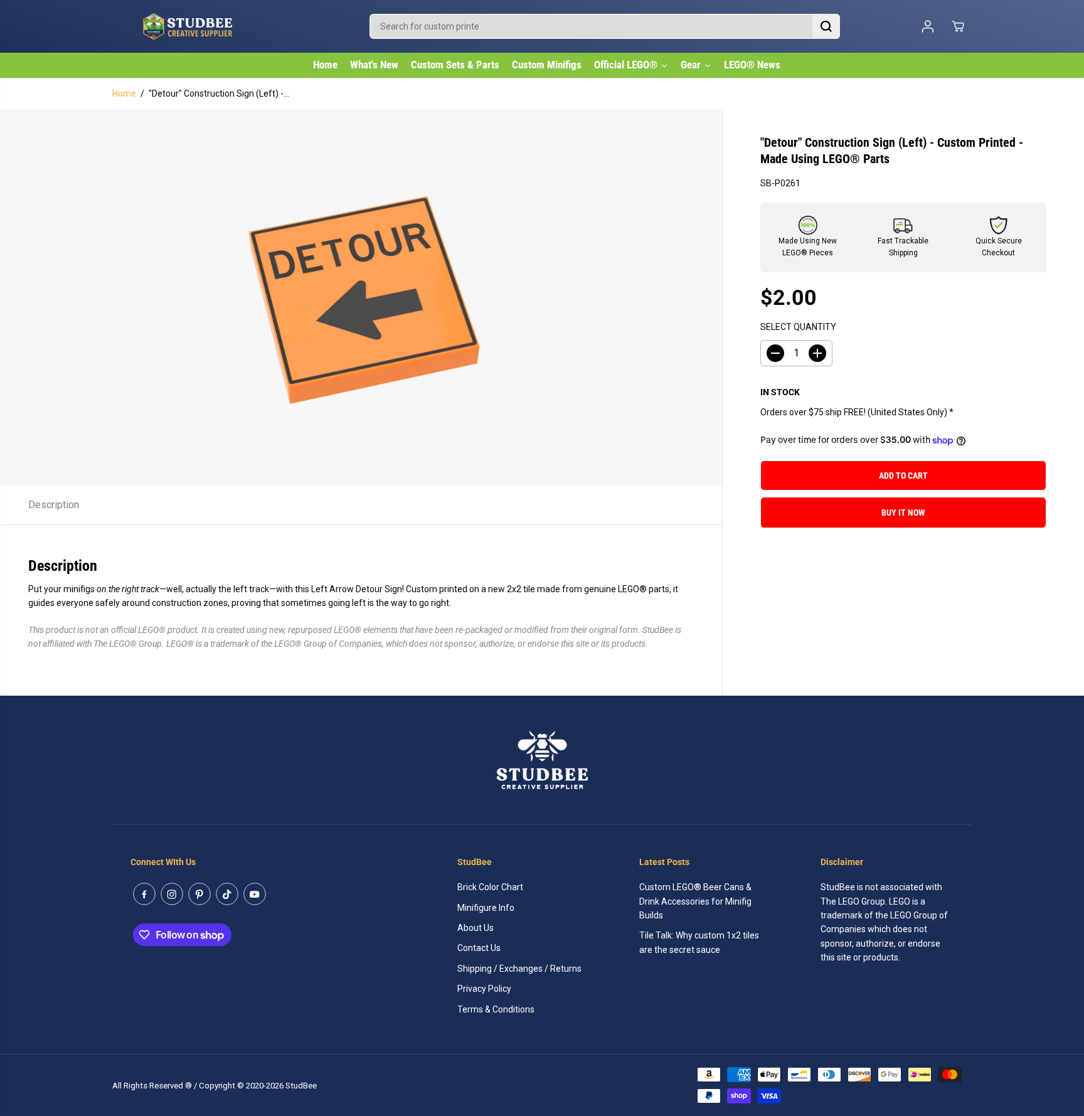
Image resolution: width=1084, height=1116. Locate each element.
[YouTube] (254, 894)
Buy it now (903, 513)
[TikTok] (227, 894)
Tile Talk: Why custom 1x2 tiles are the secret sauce (699, 942)
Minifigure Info (485, 908)
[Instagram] (172, 894)
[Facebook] (144, 894)
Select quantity (798, 327)
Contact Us (479, 948)
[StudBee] (219, 26)
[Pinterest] (199, 894)
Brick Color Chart (490, 887)
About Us (475, 928)
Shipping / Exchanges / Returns (519, 969)
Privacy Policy (484, 989)
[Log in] (928, 26)
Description (53, 505)
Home (124, 93)
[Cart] (958, 26)
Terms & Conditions (495, 1009)
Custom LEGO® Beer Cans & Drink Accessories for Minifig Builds (695, 901)
